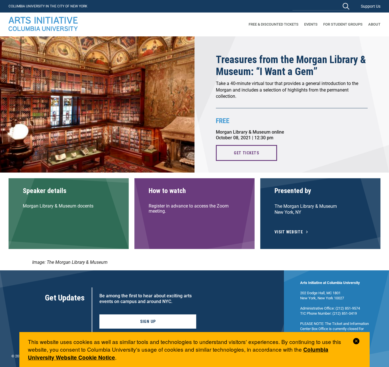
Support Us (370, 6)
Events (311, 24)
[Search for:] (320, 6)
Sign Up (148, 321)
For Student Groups (343, 24)
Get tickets (246, 153)
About (374, 24)
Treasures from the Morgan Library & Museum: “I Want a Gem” (291, 66)
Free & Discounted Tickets (273, 24)
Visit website (289, 232)
